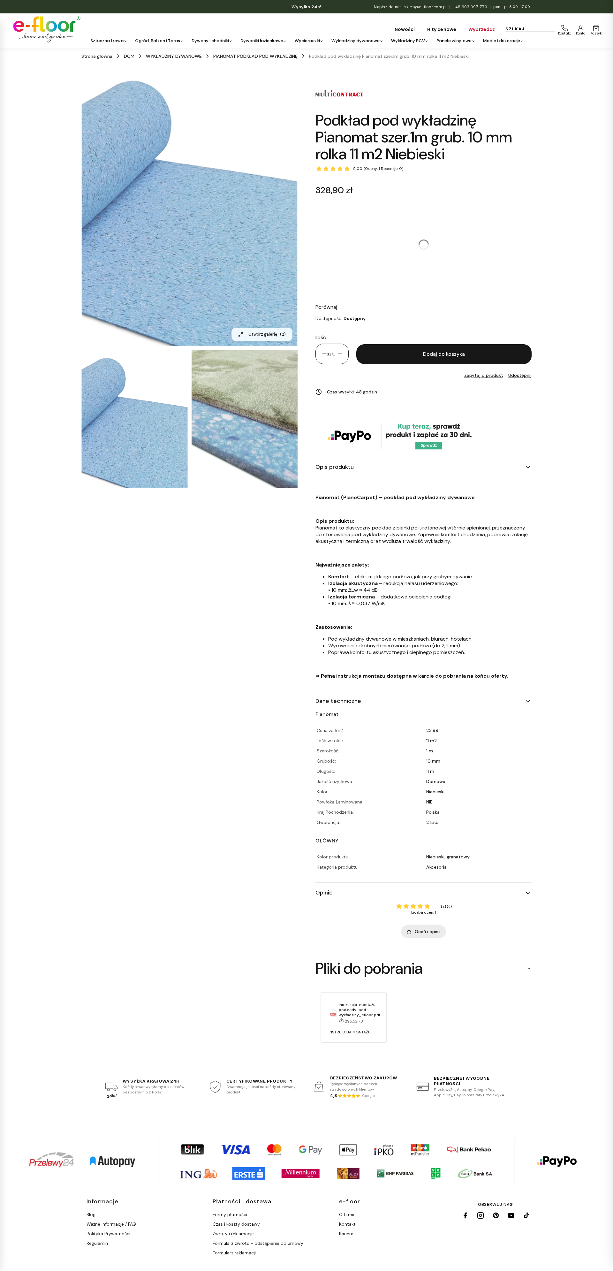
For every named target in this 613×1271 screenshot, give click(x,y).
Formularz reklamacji (234, 1253)
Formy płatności (230, 1214)
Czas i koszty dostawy (236, 1224)
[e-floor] (46, 29)
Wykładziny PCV (408, 41)
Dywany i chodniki (210, 41)
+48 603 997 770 (470, 6)
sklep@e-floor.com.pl (425, 6)
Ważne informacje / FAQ (111, 1224)
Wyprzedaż (481, 29)
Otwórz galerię (267, 334)
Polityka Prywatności (108, 1234)
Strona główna (96, 56)
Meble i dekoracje (501, 41)
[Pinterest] (496, 1215)
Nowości (405, 29)
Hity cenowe (442, 29)
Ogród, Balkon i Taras (157, 41)
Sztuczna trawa (107, 41)
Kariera (346, 1234)
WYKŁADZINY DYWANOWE (174, 56)
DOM (129, 56)
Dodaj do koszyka (444, 354)
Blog (91, 1214)
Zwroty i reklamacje (233, 1234)
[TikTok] (526, 1215)
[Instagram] (480, 1215)
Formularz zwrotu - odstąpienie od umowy (258, 1243)
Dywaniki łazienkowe (261, 41)
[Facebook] (465, 1215)
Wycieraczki (307, 41)
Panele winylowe (454, 41)
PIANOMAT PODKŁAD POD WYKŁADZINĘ (255, 56)
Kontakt (347, 1224)
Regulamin (97, 1243)
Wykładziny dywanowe (355, 41)
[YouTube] (511, 1215)
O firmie (347, 1214)
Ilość (320, 337)
